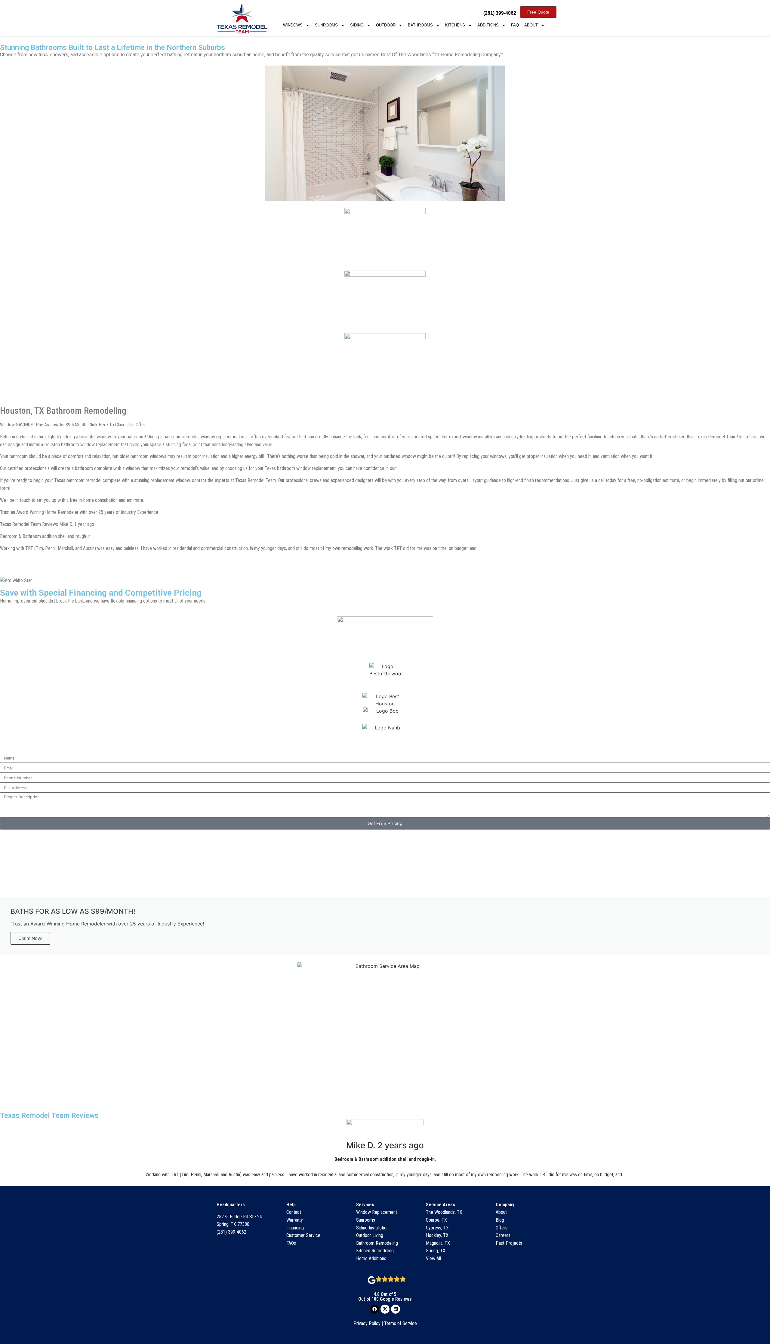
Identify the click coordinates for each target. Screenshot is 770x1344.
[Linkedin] (395, 1309)
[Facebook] (374, 1309)
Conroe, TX (436, 1220)
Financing (295, 1228)
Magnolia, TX (438, 1243)
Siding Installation (372, 1228)
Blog (500, 1220)
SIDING (357, 25)
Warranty (294, 1220)
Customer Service (303, 1235)
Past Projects (509, 1243)
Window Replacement (376, 1212)
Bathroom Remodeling (377, 1243)
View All (433, 1258)
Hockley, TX (437, 1235)
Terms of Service (400, 1323)
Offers (501, 1228)
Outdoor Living (369, 1235)
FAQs (291, 1243)
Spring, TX (435, 1250)
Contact (293, 1212)
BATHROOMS (420, 25)
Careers (503, 1235)
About (501, 1212)
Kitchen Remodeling (375, 1250)
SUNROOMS (326, 25)
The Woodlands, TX (444, 1212)
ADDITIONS (488, 25)
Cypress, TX (437, 1228)
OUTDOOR (386, 25)
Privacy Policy (366, 1323)
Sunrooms (365, 1220)
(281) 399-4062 (231, 1232)
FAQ (515, 25)
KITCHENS (455, 25)
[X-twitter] (385, 1309)
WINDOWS (293, 25)
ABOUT (531, 25)
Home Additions (371, 1258)
